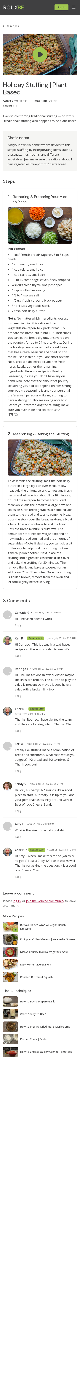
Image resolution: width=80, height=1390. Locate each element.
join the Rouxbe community (45, 901)
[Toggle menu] (74, 7)
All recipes (13, 26)
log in (17, 901)
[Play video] (40, 54)
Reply (18, 625)
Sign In (61, 7)
